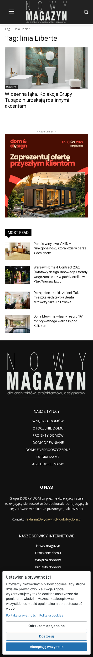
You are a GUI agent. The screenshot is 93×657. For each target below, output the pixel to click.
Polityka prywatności (21, 615)
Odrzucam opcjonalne (46, 626)
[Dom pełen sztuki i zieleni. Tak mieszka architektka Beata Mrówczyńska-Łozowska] (17, 300)
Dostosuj (46, 636)
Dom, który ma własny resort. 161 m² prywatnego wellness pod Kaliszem (59, 321)
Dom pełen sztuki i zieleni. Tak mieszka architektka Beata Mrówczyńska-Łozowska (56, 297)
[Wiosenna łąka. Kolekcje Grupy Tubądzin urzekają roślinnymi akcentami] (46, 68)
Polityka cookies (51, 615)
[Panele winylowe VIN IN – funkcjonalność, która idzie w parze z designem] (17, 251)
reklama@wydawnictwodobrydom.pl (53, 519)
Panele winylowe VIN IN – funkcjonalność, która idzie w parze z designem (60, 248)
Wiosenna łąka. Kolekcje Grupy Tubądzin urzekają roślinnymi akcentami (38, 100)
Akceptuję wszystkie (46, 647)
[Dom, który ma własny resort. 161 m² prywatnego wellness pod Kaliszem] (17, 324)
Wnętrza (11, 87)
